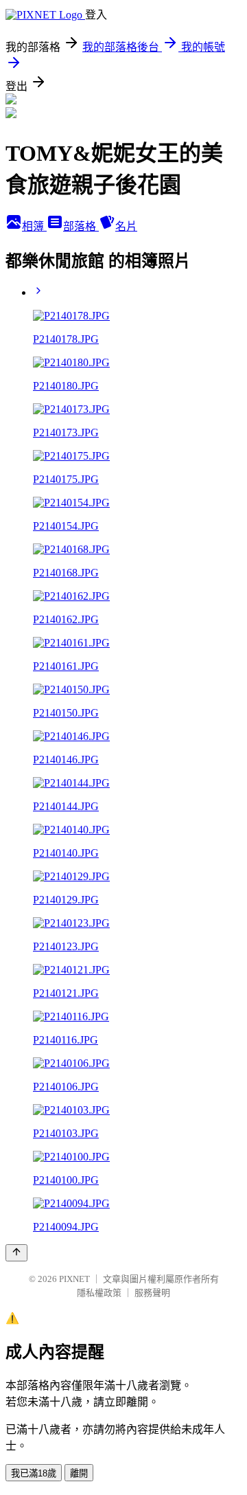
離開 (79, 1473)
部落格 (81, 226)
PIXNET (74, 1279)
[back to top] (16, 1252)
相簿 (34, 226)
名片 (126, 226)
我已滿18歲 (33, 1473)
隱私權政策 (99, 1293)
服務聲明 (152, 1293)
